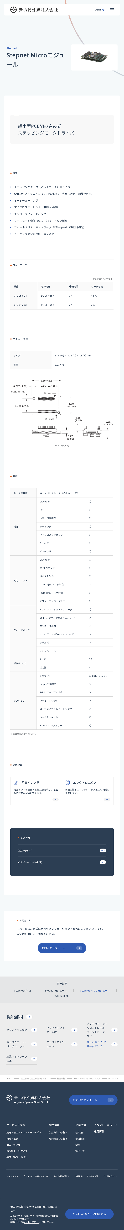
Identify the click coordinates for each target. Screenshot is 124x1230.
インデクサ (45, 551)
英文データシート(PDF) (30, 862)
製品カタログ (25, 850)
